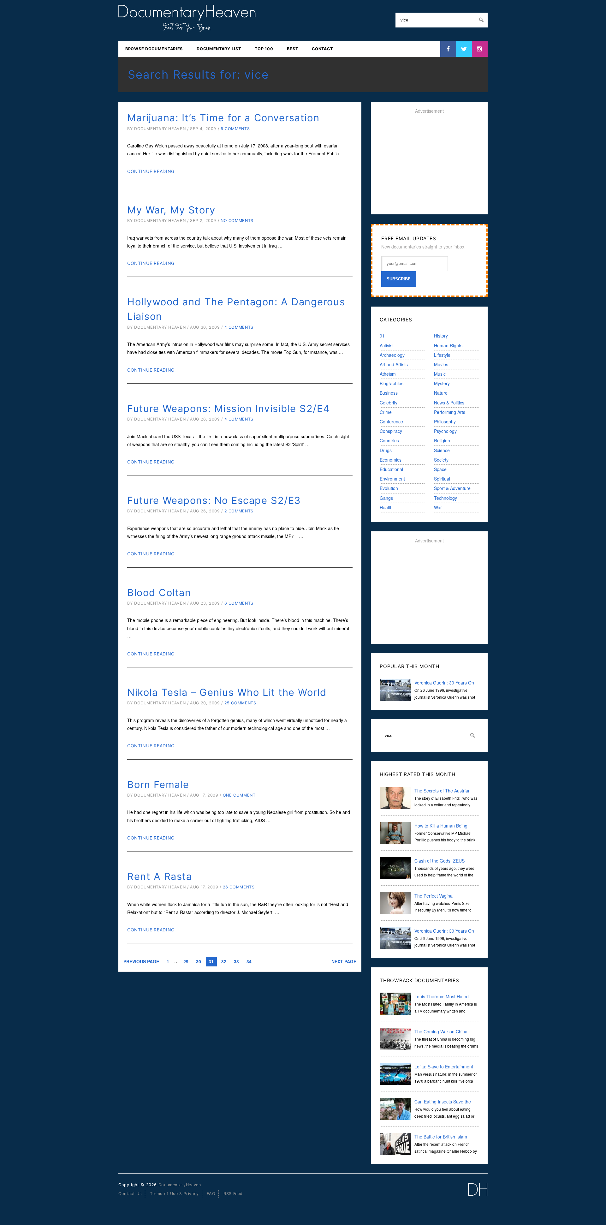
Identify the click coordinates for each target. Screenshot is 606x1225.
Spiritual (442, 478)
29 (185, 961)
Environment (392, 478)
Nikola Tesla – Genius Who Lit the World (226, 692)
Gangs (386, 498)
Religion (442, 440)
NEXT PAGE (343, 961)
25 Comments (240, 703)
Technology (445, 498)
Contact (322, 48)
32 (223, 961)
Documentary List (219, 48)
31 (211, 961)
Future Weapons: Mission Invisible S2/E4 (228, 408)
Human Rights (448, 345)
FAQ (211, 1193)
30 (198, 961)
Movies (441, 364)
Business (389, 393)
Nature (441, 393)
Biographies (391, 383)
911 (383, 335)
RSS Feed (233, 1193)
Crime (386, 412)
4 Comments (238, 327)
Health (386, 507)
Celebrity (388, 402)
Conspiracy (391, 431)
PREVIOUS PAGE (141, 961)
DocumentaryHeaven (179, 1184)
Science (442, 450)
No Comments (237, 220)
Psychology (445, 431)
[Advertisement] (429, 164)
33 (236, 961)
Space (440, 469)
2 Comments (238, 511)
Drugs (386, 450)
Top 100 (264, 48)
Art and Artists (394, 364)
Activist (387, 345)
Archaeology (392, 355)
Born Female (158, 784)
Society (441, 460)
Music (440, 374)
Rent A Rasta (159, 876)
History (441, 335)
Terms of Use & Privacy (174, 1193)
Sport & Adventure (452, 488)
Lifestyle (442, 355)
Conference (391, 421)
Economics (390, 460)
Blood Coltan (159, 592)
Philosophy (445, 421)
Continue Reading (151, 171)
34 (249, 961)
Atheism (388, 374)
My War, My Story (171, 210)
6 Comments (235, 128)
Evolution (389, 488)
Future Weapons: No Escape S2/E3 (214, 500)
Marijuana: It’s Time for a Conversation (223, 117)
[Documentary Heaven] (187, 28)
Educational (391, 469)
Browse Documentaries (154, 48)
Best (292, 48)
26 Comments (239, 887)
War (438, 507)
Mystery (442, 383)
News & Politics (449, 402)
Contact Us (130, 1193)
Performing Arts (449, 412)
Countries (389, 440)
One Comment (239, 795)
